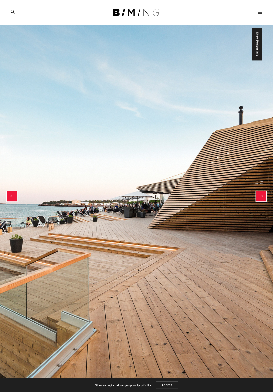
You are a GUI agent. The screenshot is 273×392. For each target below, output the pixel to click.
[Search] (13, 12)
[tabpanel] (136, 196)
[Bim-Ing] (136, 12)
